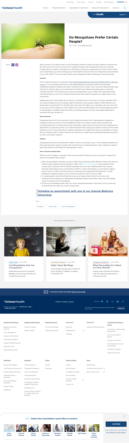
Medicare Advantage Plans (95, 327)
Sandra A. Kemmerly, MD (18, 276)
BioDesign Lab (29, 388)
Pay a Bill (98, 2)
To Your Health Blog (51, 327)
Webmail (69, 327)
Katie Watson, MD (58, 273)
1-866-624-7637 (10, 308)
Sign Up (121, 308)
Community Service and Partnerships (115, 345)
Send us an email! (78, 292)
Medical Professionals (32, 322)
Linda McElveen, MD (86, 45)
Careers (115, 8)
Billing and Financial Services (10, 328)
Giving (47, 360)
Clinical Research (30, 365)
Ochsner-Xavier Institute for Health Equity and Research (32, 393)
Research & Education (100, 8)
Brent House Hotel (93, 372)
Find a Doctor (70, 2)
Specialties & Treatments (78, 8)
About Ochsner (71, 360)
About (45, 8)
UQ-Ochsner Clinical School (13, 368)
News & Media (70, 375)
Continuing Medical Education (10, 382)
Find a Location (81, 2)
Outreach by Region (114, 349)
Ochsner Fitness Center (94, 368)
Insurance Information (11, 336)
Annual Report (70, 368)
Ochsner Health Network (71, 380)
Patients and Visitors (11, 322)
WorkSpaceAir (70, 330)
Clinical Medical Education (12, 372)
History (68, 365)
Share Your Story (9, 346)
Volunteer (48, 368)
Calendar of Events (113, 353)
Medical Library (9, 386)
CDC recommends (89, 164)
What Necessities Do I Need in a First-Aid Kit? (107, 266)
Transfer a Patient (30, 327)
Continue (116, 424)
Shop (88, 360)
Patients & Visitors (58, 8)
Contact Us (69, 384)
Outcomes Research (31, 372)
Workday (69, 334)
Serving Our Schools (114, 340)
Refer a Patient (29, 330)
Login (126, 2)
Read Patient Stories (10, 350)
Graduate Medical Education (9, 376)
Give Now (90, 2)
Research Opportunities (32, 379)
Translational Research (31, 368)
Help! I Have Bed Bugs (62, 265)
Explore (122, 14)
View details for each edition (116, 432)
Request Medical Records (12, 343)
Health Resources (51, 322)
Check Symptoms (109, 2)
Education (7, 360)
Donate (47, 365)
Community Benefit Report (114, 336)
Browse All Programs (10, 365)
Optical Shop (91, 365)
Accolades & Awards (72, 372)
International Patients (11, 339)
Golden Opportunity (51, 330)
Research (27, 360)
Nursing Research (30, 375)
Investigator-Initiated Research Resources (31, 383)
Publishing (7, 390)
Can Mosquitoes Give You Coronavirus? (21, 266)
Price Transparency (10, 332)
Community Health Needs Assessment (116, 330)
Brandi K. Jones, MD (100, 276)
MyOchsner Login (25, 306)
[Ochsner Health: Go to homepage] (11, 7)
